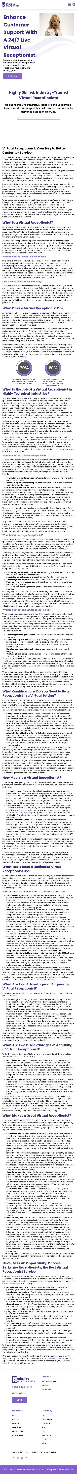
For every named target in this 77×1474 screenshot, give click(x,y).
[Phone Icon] (74, 4)
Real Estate (16, 1427)
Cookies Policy (50, 1452)
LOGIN (19, 1400)
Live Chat (45, 1385)
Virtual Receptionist (50, 1381)
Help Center (46, 1435)
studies (42, 557)
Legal (14, 1415)
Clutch (26, 205)
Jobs (44, 1443)
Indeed (17, 552)
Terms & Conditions (20, 1452)
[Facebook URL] (13, 1458)
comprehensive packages (22, 812)
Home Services (18, 1431)
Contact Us (46, 1439)
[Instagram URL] (18, 1458)
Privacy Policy (36, 1452)
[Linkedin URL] (22, 1458)
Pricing (44, 1415)
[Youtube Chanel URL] (26, 1458)
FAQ (43, 1431)
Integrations (47, 1419)
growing (54, 1237)
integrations (33, 970)
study (12, 490)
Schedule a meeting (56, 1358)
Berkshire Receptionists (58, 209)
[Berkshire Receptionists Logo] (23, 1379)
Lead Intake (46, 1389)
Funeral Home (17, 1435)
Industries (46, 1423)
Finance (15, 1419)
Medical (15, 1423)
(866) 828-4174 (22, 1387)
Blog (43, 1427)
